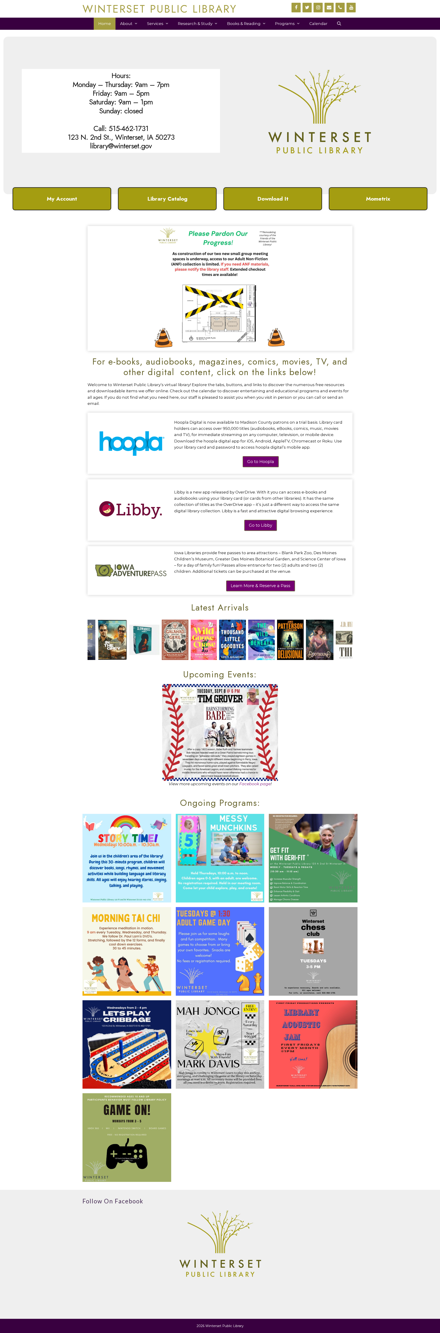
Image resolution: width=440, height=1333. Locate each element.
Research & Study (195, 23)
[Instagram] (318, 7)
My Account (62, 199)
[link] (93, 640)
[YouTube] (351, 7)
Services (155, 23)
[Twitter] (307, 7)
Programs (285, 23)
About (126, 23)
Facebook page (255, 784)
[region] (220, 124)
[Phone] (340, 7)
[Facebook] (296, 7)
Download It (272, 199)
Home (104, 23)
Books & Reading (244, 23)
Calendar (318, 23)
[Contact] (329, 7)
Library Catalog (167, 199)
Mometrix (378, 199)
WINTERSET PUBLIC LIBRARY (159, 8)
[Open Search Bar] (339, 24)
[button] (62, 198)
